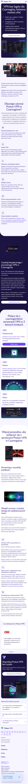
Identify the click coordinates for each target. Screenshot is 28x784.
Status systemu (5, 766)
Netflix (3, 481)
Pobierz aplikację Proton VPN (11, 368)
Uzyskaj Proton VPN (14, 35)
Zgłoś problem (5, 770)
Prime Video (23, 479)
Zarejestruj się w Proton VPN (11, 336)
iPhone (19, 220)
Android (14, 220)
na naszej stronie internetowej (15, 586)
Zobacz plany (14, 344)
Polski (4, 762)
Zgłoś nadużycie (5, 768)
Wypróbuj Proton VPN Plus (14, 674)
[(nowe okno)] (2, 732)
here (11, 778)
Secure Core (17, 604)
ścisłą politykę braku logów (16, 549)
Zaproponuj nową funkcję (8, 773)
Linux (2, 220)
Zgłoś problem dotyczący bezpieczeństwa (12, 771)
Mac (23, 218)
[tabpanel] (14, 638)
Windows (18, 218)
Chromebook (8, 220)
